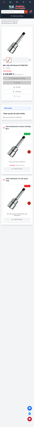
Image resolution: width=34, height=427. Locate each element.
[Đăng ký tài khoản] (30, 2)
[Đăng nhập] (23, 2)
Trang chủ (3, 20)
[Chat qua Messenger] (29, 413)
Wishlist (18, 82)
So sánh (18, 87)
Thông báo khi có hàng (18, 78)
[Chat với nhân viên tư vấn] (29, 419)
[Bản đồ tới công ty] (17, 2)
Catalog (18, 96)
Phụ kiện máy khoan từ (13, 20)
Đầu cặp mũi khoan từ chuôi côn (9, 21)
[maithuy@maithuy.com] (10, 2)
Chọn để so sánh (18, 168)
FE (3, 68)
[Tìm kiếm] (26, 11)
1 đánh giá (18, 91)
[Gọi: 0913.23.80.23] (4, 2)
